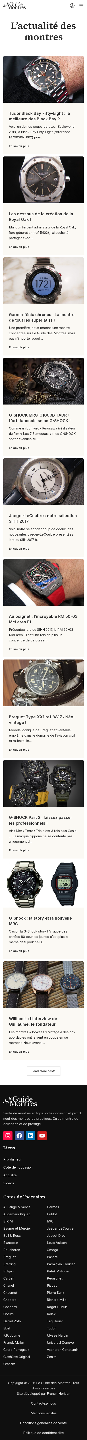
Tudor (51, 1328)
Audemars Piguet (16, 1214)
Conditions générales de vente (43, 1423)
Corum (8, 1314)
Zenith (51, 1357)
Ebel (6, 1328)
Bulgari (8, 1271)
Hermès (53, 1207)
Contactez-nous (43, 1403)
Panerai (52, 1257)
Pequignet (54, 1278)
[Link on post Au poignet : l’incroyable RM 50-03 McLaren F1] (43, 582)
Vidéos (8, 1183)
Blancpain (10, 1243)
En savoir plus (19, 146)
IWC (50, 1221)
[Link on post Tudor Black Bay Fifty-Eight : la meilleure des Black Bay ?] (43, 79)
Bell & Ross (12, 1235)
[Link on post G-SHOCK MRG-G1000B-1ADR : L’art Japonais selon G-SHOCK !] (43, 381)
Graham (9, 1364)
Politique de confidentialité (43, 1433)
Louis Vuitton (57, 1243)
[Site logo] (14, 5)
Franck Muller (13, 1342)
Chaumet (10, 1292)
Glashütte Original (16, 1357)
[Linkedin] (30, 1135)
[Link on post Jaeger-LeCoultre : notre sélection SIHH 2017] (43, 481)
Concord (10, 1307)
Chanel (8, 1285)
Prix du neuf (12, 1159)
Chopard (10, 1300)
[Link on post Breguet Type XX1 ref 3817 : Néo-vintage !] (43, 682)
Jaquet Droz (56, 1235)
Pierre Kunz (55, 1292)
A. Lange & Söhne (17, 1207)
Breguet (9, 1257)
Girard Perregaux (16, 1350)
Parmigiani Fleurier (61, 1264)
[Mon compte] (72, 5)
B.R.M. (8, 1221)
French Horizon (58, 1393)
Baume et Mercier (17, 1228)
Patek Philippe (58, 1271)
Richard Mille (56, 1300)
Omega (52, 1250)
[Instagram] (7, 1135)
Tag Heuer (55, 1321)
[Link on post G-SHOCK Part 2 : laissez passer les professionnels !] (43, 783)
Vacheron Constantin (63, 1350)
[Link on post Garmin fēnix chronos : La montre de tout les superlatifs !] (43, 280)
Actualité (10, 1175)
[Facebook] (19, 1135)
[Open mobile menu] (81, 5)
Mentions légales (44, 1413)
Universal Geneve (60, 1342)
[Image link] (20, 1101)
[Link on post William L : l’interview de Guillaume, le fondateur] (43, 984)
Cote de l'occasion (18, 1167)
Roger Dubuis (57, 1307)
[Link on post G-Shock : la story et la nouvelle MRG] (43, 884)
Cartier (8, 1278)
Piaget (52, 1285)
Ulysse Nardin (57, 1335)
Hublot (52, 1214)
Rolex (51, 1314)
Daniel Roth (12, 1321)
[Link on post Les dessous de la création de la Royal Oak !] (43, 179)
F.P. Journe (11, 1335)
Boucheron (11, 1250)
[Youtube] (42, 1135)
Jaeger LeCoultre (60, 1228)
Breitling (9, 1264)
